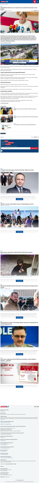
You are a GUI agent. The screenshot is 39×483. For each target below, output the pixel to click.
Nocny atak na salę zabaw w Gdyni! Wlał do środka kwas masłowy (16, 252)
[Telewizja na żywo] (34, 1)
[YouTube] (38, 406)
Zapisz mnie (33, 148)
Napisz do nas (2, 419)
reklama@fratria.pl (5, 454)
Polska (7, 4)
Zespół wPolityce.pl (3, 171)
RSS (6, 481)
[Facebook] (34, 10)
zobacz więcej (19, 199)
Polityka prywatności (10, 481)
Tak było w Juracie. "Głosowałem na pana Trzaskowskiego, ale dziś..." (17, 204)
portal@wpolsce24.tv (6, 443)
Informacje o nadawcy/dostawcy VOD (28, 481)
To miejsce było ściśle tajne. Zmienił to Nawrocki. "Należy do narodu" (17, 170)
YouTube (9, 422)
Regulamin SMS (21, 481)
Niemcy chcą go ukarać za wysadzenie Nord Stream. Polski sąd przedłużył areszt (26, 117)
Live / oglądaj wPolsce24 (7, 424)
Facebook (1, 422)
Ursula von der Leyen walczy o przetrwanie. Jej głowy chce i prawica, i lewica (25, 109)
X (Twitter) (5, 422)
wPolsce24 (2, 10)
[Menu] (37, 1)
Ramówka (1, 424)
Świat (14, 107)
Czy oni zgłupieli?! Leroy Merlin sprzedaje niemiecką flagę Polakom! (25, 124)
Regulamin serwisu (15, 481)
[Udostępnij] (38, 10)
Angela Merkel (3, 133)
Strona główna (2, 4)
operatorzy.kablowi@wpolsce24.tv (8, 457)
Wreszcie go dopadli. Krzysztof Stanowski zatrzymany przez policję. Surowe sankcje (19, 286)
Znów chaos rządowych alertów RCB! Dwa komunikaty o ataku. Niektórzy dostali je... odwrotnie (18, 360)
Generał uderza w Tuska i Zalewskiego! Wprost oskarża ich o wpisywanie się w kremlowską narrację (19, 323)
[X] (36, 10)
